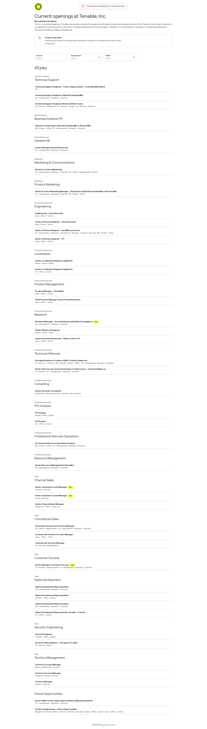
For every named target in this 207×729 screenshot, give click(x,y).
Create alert (50, 43)
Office (108, 56)
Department (76, 56)
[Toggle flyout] (99, 57)
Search (39, 56)
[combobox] (105, 58)
